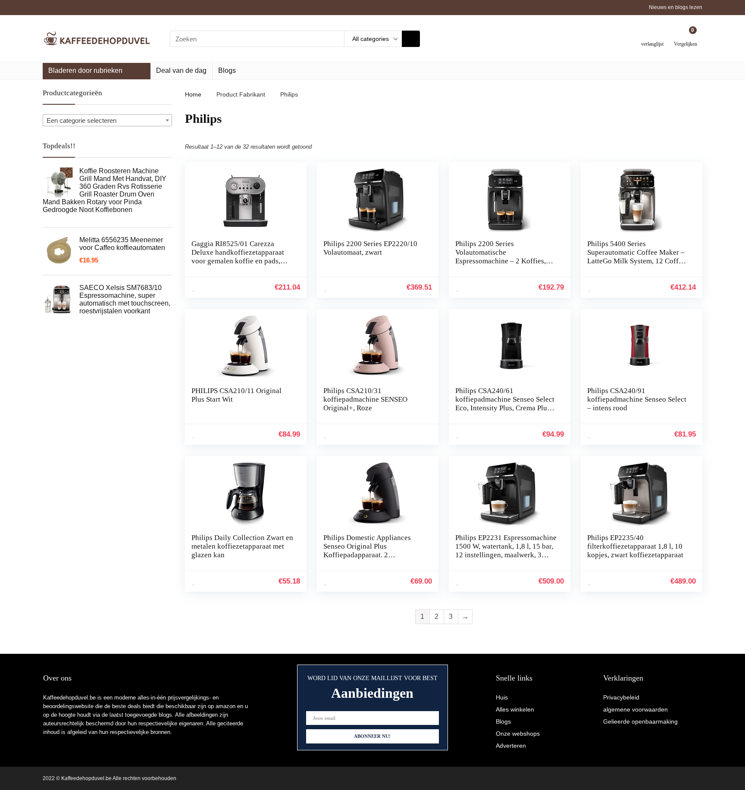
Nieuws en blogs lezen (675, 7)
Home (193, 94)
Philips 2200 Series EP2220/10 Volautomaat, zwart (370, 248)
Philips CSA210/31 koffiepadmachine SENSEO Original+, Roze (365, 399)
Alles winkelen (515, 709)
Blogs (227, 70)
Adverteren (511, 745)
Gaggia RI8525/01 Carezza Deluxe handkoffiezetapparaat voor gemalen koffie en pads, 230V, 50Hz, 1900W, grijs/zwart (239, 257)
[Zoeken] (411, 39)
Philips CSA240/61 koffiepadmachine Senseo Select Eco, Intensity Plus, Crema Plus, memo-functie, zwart (504, 404)
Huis (502, 697)
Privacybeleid (621, 697)
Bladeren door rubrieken (85, 70)
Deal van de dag (181, 70)
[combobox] (107, 120)
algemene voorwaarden (635, 709)
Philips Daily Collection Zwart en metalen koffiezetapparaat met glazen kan (242, 546)
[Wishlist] (652, 35)
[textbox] (107, 121)
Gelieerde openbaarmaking (640, 721)
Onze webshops (518, 733)
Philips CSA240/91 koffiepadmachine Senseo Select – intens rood (636, 399)
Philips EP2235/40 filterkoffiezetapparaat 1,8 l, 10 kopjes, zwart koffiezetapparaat (635, 546)
